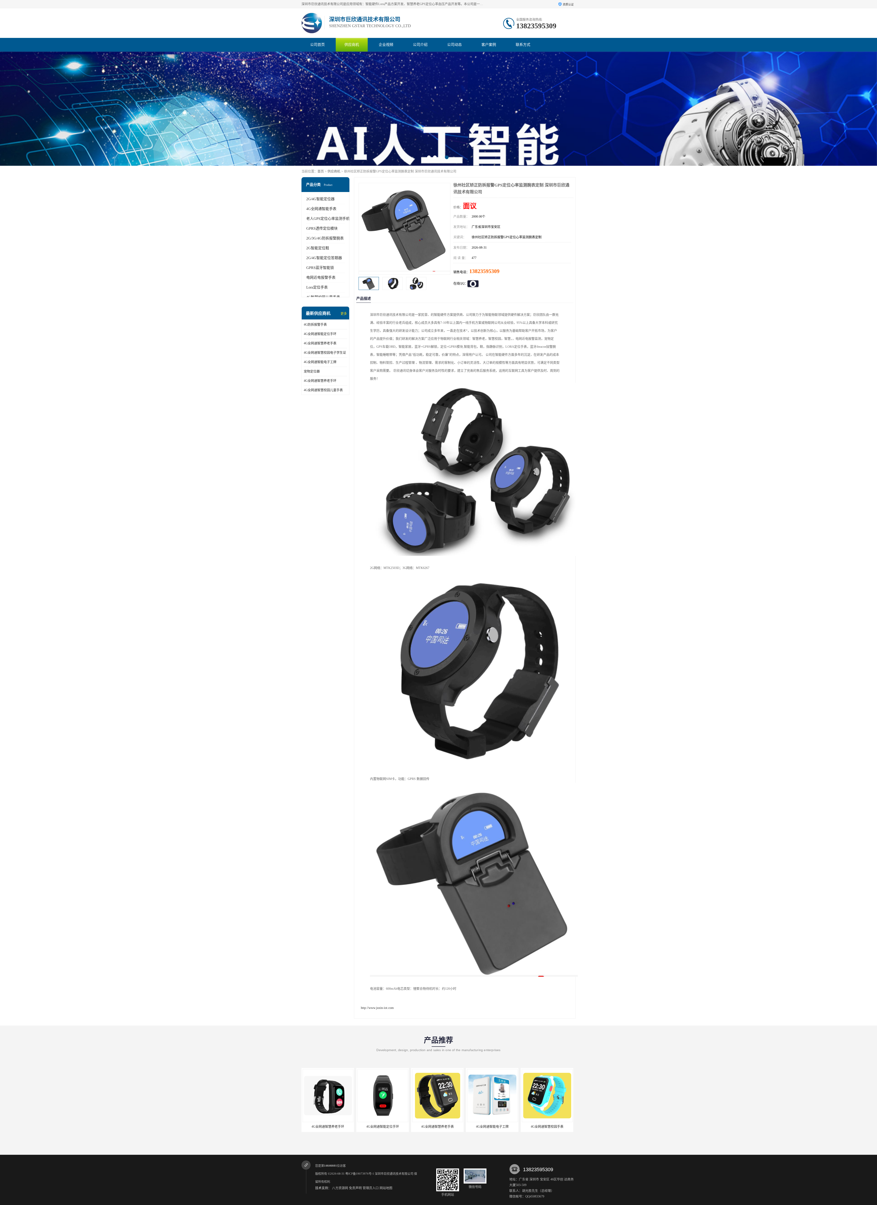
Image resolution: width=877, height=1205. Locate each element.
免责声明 (355, 1188)
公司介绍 (420, 45)
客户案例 (488, 45)
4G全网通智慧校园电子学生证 (325, 352)
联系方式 (523, 45)
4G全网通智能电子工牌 (320, 362)
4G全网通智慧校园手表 (382, 1126)
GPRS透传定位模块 (322, 228)
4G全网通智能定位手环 (320, 334)
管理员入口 (371, 1188)
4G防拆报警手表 (315, 324)
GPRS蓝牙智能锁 (320, 268)
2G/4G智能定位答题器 (324, 258)
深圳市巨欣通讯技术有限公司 (394, 1173)
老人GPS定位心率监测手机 (328, 219)
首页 (320, 171)
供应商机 (351, 45)
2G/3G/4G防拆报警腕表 (325, 238)
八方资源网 (340, 1188)
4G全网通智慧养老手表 (320, 343)
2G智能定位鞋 (317, 248)
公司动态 (454, 45)
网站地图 (386, 1188)
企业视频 (386, 45)
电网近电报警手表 (320, 277)
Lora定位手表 (317, 287)
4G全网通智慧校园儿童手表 (323, 390)
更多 (344, 313)
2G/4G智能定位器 (320, 199)
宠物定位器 (312, 371)
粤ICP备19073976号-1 (359, 1173)
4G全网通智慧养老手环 (320, 380)
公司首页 (317, 45)
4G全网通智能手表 (321, 209)
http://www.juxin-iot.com (377, 1008)
